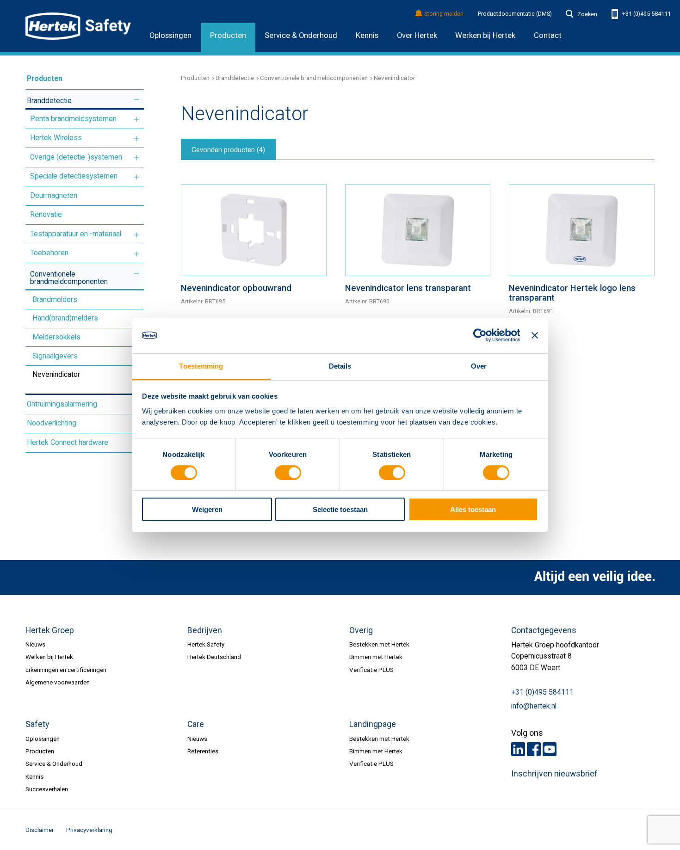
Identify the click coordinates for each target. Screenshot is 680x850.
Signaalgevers (55, 356)
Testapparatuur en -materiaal (75, 234)
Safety (37, 724)
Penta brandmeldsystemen (73, 119)
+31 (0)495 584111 (646, 13)
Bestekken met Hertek (379, 644)
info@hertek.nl (533, 706)
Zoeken (587, 14)
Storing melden (444, 14)
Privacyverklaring (89, 829)
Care (195, 724)
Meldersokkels (56, 337)
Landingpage (372, 724)
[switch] (288, 472)
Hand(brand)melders (65, 318)
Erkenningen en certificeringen (65, 669)
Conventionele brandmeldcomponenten (69, 278)
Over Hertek (417, 35)
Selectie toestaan (340, 509)
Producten (228, 35)
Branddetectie (49, 101)
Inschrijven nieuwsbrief (554, 773)
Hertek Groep (49, 630)
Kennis (367, 35)
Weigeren (207, 509)
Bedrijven (204, 630)
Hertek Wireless (56, 138)
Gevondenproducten (228, 150)
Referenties (202, 751)
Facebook (534, 749)
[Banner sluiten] (535, 335)
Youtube (549, 749)
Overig (361, 630)
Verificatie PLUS (371, 669)
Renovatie (46, 214)
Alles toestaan (473, 509)
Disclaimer (39, 829)
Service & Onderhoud (301, 35)
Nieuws (35, 644)
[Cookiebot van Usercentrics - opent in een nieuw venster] (479, 335)
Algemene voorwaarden (57, 682)
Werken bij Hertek (49, 656)
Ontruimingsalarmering (62, 404)
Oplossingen (170, 35)
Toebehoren (49, 253)
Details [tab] (340, 366)
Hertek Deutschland (214, 656)
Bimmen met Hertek (375, 656)
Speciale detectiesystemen (73, 176)
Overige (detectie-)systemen (76, 157)
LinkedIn (518, 749)
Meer (137, 99)
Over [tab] (479, 366)
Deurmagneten (53, 195)
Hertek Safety (205, 644)
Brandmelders (54, 300)
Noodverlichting (51, 423)
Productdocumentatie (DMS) (515, 14)
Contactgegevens (543, 630)
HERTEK (78, 26)
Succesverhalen (46, 789)
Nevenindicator (56, 374)
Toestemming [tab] (201, 366)
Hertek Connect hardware (67, 442)
